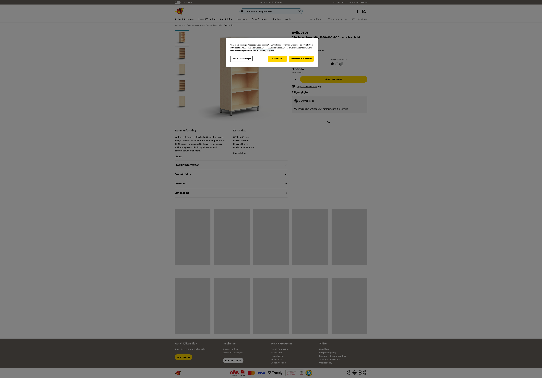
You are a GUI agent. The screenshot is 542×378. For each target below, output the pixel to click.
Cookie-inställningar (241, 58)
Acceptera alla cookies (301, 58)
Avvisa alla (277, 58)
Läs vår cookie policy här (263, 51)
